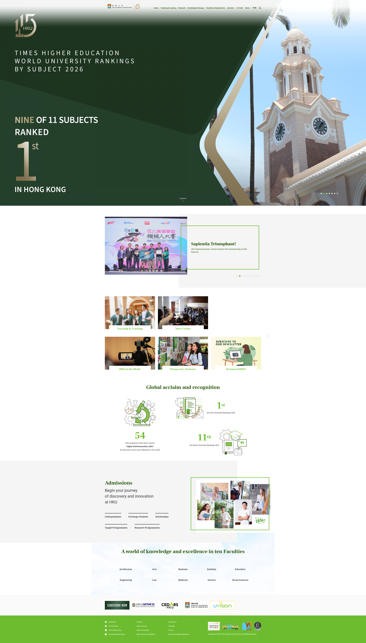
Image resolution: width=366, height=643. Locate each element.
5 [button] (332, 193)
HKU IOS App (113, 626)
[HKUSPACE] (143, 605)
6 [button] (334, 193)
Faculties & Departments (215, 8)
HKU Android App (115, 630)
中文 (254, 8)
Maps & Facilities (143, 630)
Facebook (112, 622)
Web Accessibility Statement (178, 634)
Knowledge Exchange (196, 8)
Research (182, 8)
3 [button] (326, 193)
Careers (139, 622)
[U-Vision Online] (222, 605)
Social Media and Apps (116, 634)
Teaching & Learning (168, 8)
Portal (240, 8)
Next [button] (267, 336)
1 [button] (321, 193)
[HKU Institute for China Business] (196, 605)
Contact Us (172, 622)
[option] (183, 103)
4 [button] (329, 193)
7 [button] (253, 276)
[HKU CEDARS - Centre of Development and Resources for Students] (170, 605)
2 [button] (324, 193)
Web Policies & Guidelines (146, 634)
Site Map (171, 626)
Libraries (230, 8)
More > (247, 8)
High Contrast (142, 626)
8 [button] (256, 276)
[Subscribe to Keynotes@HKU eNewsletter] (117, 605)
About (156, 8)
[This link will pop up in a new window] (183, 103)
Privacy (171, 630)
